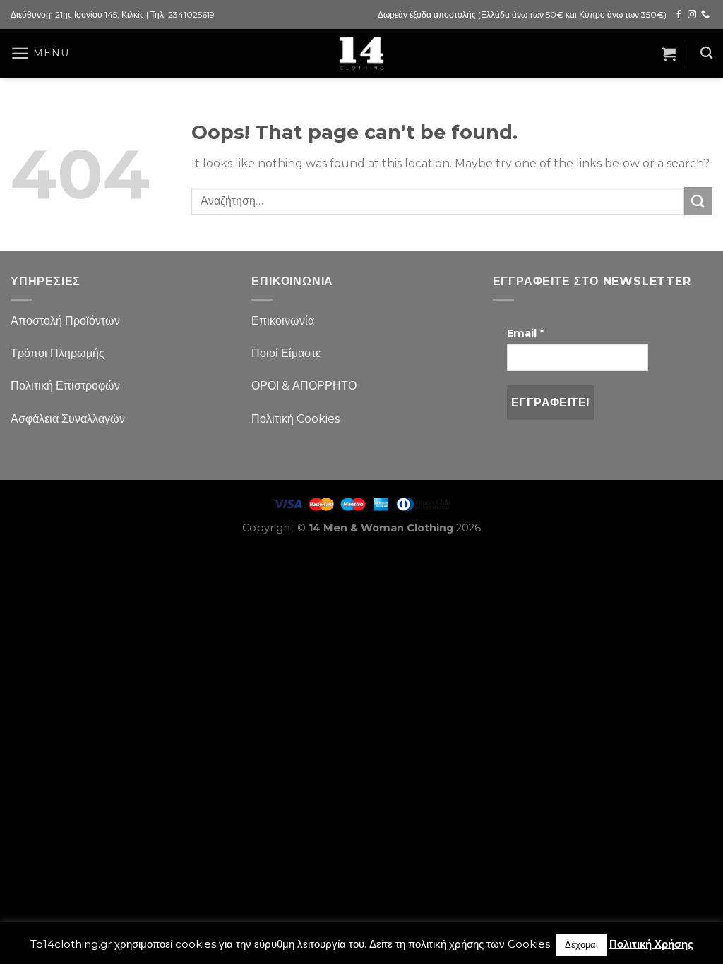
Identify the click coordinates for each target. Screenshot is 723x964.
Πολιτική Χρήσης (651, 944)
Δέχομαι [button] (581, 944)
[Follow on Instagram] (692, 15)
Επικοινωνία (282, 320)
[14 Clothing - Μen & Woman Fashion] (361, 53)
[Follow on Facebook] (678, 15)
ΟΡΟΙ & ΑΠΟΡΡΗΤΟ (304, 385)
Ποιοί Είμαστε (286, 353)
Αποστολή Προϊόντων (65, 320)
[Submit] (698, 201)
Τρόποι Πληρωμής (57, 353)
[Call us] (705, 15)
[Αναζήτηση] (706, 53)
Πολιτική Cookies (295, 419)
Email (525, 333)
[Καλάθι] (669, 53)
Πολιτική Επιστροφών (65, 385)
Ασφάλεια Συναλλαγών (68, 419)
